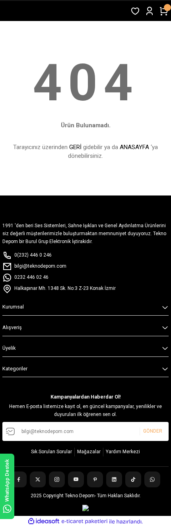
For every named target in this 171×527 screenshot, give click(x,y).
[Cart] (164, 11)
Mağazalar (89, 451)
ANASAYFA (134, 147)
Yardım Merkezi (123, 451)
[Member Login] (149, 11)
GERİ (75, 147)
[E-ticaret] (84, 521)
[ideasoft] (44, 521)
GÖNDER (152, 431)
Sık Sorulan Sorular (51, 451)
